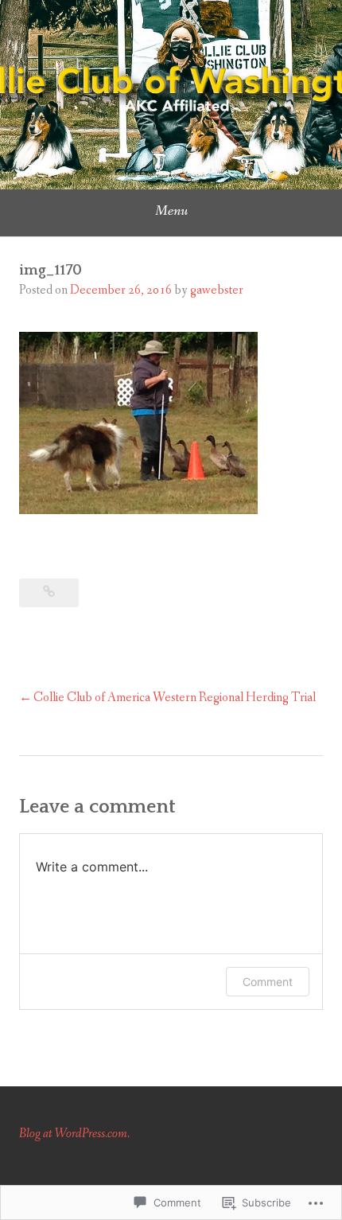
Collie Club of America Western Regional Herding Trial (174, 697)
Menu (171, 210)
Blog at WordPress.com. (74, 1133)
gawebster (216, 290)
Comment (268, 981)
